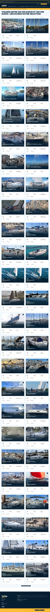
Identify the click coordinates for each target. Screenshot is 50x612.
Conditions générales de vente (20, 599)
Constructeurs (31, 6)
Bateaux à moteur (11, 6)
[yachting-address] (4, 6)
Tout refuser (42, 610)
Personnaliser (47, 610)
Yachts (15, 6)
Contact (40, 6)
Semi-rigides (27, 6)
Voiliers (18, 6)
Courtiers (36, 6)
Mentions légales (25, 599)
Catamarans (22, 6)
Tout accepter (37, 610)
